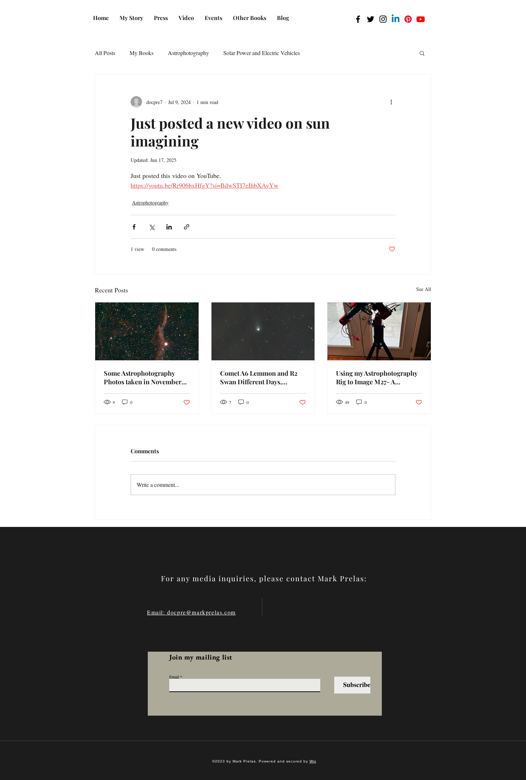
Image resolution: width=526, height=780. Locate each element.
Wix (313, 761)
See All (423, 289)
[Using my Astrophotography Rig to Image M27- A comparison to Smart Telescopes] (379, 331)
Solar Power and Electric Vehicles (261, 52)
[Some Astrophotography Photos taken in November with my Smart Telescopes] (147, 331)
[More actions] (391, 102)
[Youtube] (420, 19)
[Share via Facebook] (134, 226)
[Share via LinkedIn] (169, 226)
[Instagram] (383, 19)
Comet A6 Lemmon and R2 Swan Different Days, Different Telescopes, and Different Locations (258, 377)
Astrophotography (188, 52)
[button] (422, 53)
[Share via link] (186, 226)
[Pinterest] (408, 19)
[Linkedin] (395, 19)
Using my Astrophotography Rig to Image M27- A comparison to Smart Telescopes (376, 377)
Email (174, 677)
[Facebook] (358, 19)
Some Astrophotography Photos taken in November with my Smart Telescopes (142, 377)
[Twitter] (370, 19)
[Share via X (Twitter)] (151, 226)
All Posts (105, 52)
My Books (142, 52)
